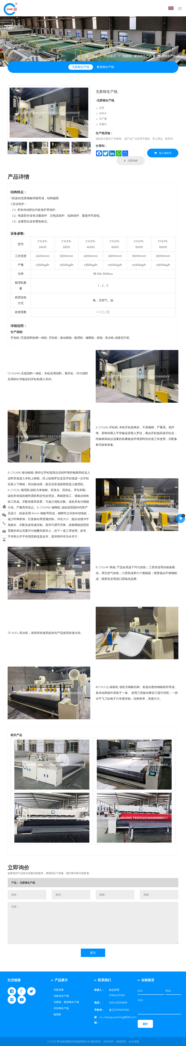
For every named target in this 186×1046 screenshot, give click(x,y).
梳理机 (57, 1014)
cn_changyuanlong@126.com (118, 1017)
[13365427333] (4, 523)
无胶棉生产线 (167, 56)
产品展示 (110, 56)
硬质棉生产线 (105, 67)
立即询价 (133, 160)
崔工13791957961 (119, 1009)
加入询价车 (165, 153)
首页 (95, 56)
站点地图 (134, 1041)
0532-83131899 (118, 1002)
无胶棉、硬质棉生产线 (137, 56)
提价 (145, 1023)
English (171, 8)
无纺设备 (59, 989)
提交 (93, 952)
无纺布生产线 (61, 995)
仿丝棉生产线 (61, 1008)
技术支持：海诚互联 (114, 1041)
